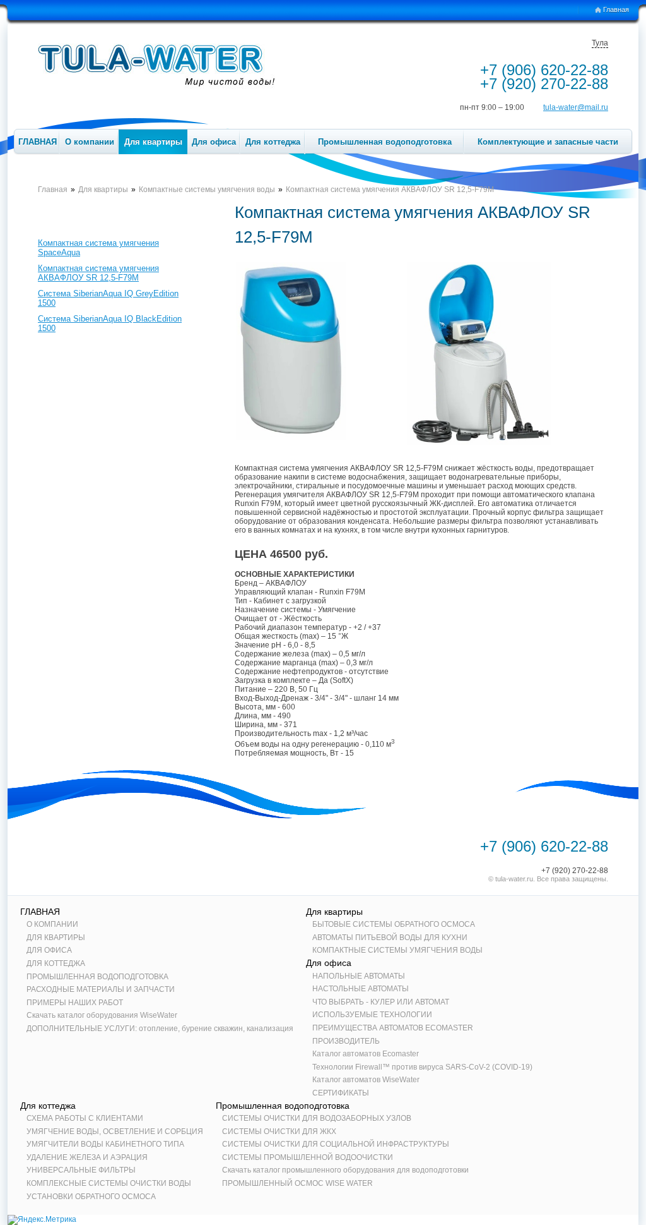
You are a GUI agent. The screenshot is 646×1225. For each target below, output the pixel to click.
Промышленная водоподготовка (385, 142)
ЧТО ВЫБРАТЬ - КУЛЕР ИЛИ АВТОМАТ (380, 1002)
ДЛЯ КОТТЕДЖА (55, 963)
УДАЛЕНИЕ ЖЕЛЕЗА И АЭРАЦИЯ (87, 1157)
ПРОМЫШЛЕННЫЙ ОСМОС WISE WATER (297, 1183)
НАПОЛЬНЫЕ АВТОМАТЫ (358, 976)
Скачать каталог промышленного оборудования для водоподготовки (345, 1170)
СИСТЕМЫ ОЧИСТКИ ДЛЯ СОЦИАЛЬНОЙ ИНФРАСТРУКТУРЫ (335, 1144)
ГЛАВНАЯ (37, 142)
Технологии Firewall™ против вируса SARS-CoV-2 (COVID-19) (422, 1067)
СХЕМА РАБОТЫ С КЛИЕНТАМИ (84, 1118)
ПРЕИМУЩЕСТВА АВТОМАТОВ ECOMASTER (392, 1027)
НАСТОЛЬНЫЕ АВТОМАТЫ (360, 988)
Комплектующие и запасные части (548, 142)
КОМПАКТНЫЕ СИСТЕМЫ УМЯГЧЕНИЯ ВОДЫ (397, 950)
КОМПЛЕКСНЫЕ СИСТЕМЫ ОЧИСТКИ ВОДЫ (108, 1183)
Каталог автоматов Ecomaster (365, 1053)
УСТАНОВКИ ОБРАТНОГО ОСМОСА (91, 1196)
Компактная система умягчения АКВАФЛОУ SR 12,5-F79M (98, 272)
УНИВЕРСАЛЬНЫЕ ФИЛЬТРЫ (81, 1170)
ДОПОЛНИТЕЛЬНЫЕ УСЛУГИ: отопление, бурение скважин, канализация (159, 1028)
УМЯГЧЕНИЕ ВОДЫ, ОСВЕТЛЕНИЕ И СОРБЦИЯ (114, 1131)
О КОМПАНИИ (52, 924)
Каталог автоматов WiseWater (366, 1079)
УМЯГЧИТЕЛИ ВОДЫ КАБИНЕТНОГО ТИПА (105, 1144)
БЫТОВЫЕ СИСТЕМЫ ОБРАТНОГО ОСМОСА (393, 924)
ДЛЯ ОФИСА (49, 950)
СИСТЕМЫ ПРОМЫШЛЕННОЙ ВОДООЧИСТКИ (307, 1157)
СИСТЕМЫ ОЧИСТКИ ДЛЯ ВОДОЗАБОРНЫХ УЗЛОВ (316, 1118)
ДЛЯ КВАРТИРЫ (55, 937)
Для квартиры (153, 142)
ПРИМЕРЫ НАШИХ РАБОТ (74, 1002)
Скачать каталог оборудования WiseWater (101, 1015)
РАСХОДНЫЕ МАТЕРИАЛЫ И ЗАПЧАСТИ (100, 989)
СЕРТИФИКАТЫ (340, 1093)
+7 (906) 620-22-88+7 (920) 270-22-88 (544, 76)
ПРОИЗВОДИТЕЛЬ (346, 1041)
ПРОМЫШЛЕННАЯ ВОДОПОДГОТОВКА (97, 976)
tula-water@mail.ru (575, 107)
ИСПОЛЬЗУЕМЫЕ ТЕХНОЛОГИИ (372, 1014)
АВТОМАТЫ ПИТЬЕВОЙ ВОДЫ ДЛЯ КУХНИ (389, 937)
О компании (89, 142)
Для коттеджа (272, 142)
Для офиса (214, 142)
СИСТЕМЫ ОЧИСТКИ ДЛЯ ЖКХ (279, 1131)
